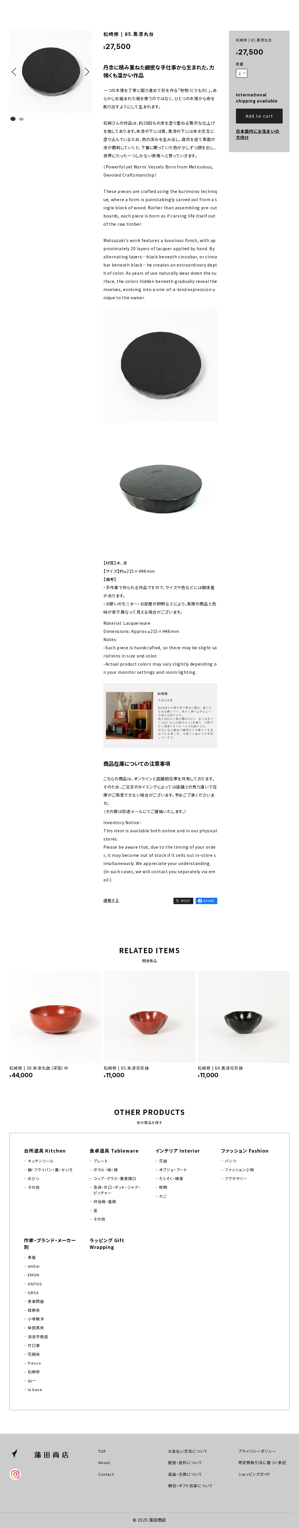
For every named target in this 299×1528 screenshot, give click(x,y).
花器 (163, 1161)
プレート (100, 1161)
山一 (32, 1380)
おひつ (33, 1178)
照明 (163, 1187)
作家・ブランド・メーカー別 (50, 1243)
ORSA (33, 1292)
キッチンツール (41, 1161)
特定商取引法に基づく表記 (262, 1462)
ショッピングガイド (254, 1474)
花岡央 (34, 1354)
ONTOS (35, 1284)
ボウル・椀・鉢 (105, 1169)
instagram (15, 1474)
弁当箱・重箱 (104, 1201)
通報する (111, 900)
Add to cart (259, 116)
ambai (34, 1266)
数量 (240, 64)
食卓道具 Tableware (114, 1150)
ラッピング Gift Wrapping (107, 1243)
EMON (33, 1275)
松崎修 (34, 1371)
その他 (34, 1187)
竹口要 (34, 1345)
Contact (106, 1474)
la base (35, 1389)
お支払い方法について (188, 1451)
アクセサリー (236, 1178)
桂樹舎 (34, 1310)
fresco (34, 1363)
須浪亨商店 (38, 1336)
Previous (15, 79)
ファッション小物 (239, 1169)
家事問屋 (36, 1301)
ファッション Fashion (245, 1150)
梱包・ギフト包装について (190, 1485)
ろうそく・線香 (171, 1178)
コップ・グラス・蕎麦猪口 (114, 1178)
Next (86, 79)
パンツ (231, 1161)
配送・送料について (185, 1462)
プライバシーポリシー (257, 1451)
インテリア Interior (177, 1150)
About (104, 1462)
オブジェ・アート (173, 1169)
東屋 (32, 1257)
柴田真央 (36, 1327)
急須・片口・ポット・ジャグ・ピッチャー (117, 1190)
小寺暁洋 (36, 1319)
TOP (102, 1451)
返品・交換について (185, 1474)
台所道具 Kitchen (45, 1150)
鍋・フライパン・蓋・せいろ (50, 1169)
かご (163, 1196)
